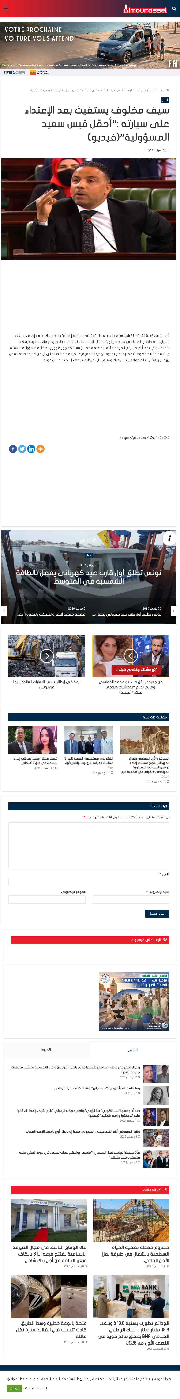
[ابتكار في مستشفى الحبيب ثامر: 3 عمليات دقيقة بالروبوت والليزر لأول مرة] (88, 740)
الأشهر (133, 1050)
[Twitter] (22, 449)
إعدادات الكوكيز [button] (35, 1388)
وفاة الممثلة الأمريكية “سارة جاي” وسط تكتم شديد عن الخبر (97, 1088)
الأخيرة (47, 1050)
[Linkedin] (31, 449)
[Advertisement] (88, 300)
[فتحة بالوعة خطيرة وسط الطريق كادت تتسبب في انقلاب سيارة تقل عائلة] (49, 1296)
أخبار (150, 90)
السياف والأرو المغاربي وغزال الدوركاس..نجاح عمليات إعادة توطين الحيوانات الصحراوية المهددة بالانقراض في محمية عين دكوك (145, 767)
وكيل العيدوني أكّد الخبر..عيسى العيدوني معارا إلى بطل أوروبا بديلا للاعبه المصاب (83, 1131)
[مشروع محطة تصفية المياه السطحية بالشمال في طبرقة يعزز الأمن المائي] (131, 1220)
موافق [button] (14, 1388)
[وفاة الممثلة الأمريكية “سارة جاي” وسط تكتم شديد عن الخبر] (156, 1095)
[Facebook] (13, 449)
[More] (40, 449)
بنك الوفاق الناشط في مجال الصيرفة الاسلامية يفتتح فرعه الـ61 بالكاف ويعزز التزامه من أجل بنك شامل (50, 1254)
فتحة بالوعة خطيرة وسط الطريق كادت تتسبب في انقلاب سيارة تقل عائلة (51, 1330)
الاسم (164, 874)
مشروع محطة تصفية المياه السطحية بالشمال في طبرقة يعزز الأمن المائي (135, 1254)
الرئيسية (160, 90)
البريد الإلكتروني (157, 892)
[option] (88, 577)
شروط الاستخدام (73, 1379)
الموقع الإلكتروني (73, 892)
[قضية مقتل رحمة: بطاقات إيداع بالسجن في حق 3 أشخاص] (32, 740)
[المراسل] (145, 8)
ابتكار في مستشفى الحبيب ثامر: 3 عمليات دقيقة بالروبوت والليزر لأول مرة (88, 763)
